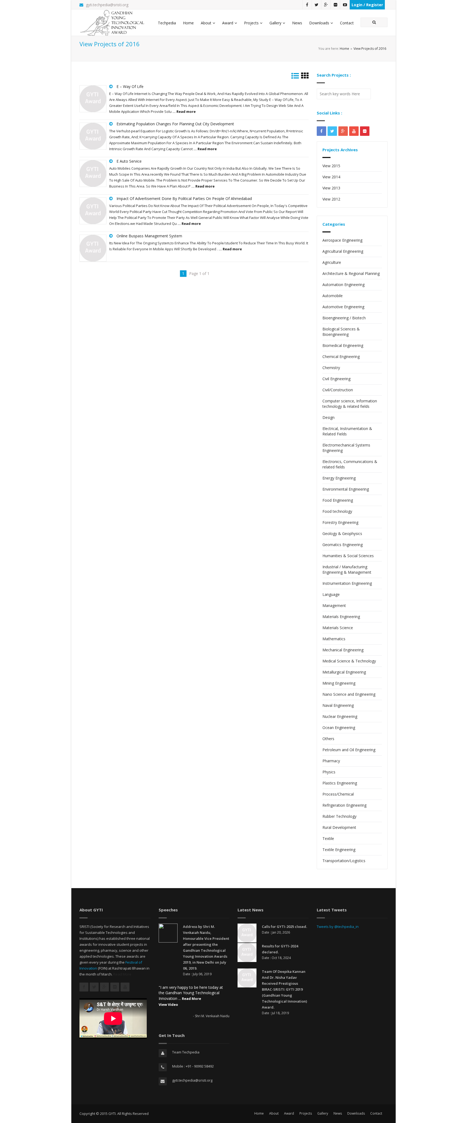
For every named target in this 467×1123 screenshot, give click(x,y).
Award (227, 22)
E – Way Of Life (130, 86)
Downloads (319, 22)
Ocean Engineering (338, 727)
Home (188, 22)
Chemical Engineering (341, 356)
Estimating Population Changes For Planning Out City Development (175, 123)
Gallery (275, 22)
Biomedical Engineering (342, 345)
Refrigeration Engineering (344, 805)
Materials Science (337, 627)
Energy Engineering (339, 478)
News (297, 22)
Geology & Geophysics (342, 533)
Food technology (337, 511)
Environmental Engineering (345, 489)
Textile (328, 838)
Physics (328, 771)
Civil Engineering (336, 378)
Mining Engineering (338, 683)
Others (328, 738)
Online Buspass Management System (149, 235)
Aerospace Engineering (342, 240)
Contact (347, 22)
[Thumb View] (305, 77)
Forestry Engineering (340, 522)
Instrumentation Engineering (347, 583)
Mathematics (333, 638)
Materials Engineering (341, 616)
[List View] (295, 77)
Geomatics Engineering (342, 544)
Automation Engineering (343, 284)
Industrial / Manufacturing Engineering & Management (346, 569)
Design (328, 417)
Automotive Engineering (343, 306)
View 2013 (331, 188)
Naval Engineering (338, 705)
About (206, 22)
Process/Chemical (338, 794)
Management (334, 605)
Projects (251, 22)
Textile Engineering (338, 849)
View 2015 (331, 165)
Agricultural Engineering (342, 251)
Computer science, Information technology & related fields (349, 403)
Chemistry (331, 367)
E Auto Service (129, 161)
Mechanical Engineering (342, 649)
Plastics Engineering (339, 783)
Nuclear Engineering (339, 716)
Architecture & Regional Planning (351, 273)
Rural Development (339, 827)
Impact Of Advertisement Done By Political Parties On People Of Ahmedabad (184, 198)
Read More (122, 974)
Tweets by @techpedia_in (338, 926)
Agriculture (331, 262)
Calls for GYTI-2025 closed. (284, 926)
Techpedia (167, 22)
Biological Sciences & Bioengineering (341, 331)
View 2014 (331, 176)
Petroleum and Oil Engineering (348, 749)
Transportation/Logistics (343, 860)
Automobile (332, 295)
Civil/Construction (337, 389)
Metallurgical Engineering (344, 672)
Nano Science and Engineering (348, 694)
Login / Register (367, 4)
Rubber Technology (339, 816)
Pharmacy (331, 760)
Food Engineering (337, 500)
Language (331, 594)
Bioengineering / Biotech (344, 317)
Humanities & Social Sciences (348, 555)
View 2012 (331, 199)
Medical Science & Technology (349, 661)
